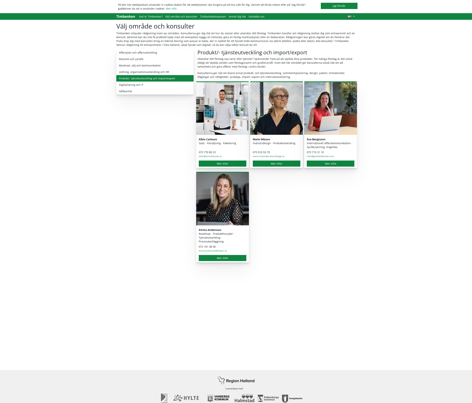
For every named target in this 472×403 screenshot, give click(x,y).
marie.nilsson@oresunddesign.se (268, 156)
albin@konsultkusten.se (210, 156)
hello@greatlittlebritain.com (320, 156)
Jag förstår (339, 6)
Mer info (171, 8)
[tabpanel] (276, 157)
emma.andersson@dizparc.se (213, 250)
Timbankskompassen (213, 16)
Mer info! (222, 163)
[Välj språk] (351, 16)
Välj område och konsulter (181, 16)
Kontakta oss (256, 16)
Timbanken (125, 16)
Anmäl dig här (237, 16)
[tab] (155, 52)
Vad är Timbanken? (151, 16)
